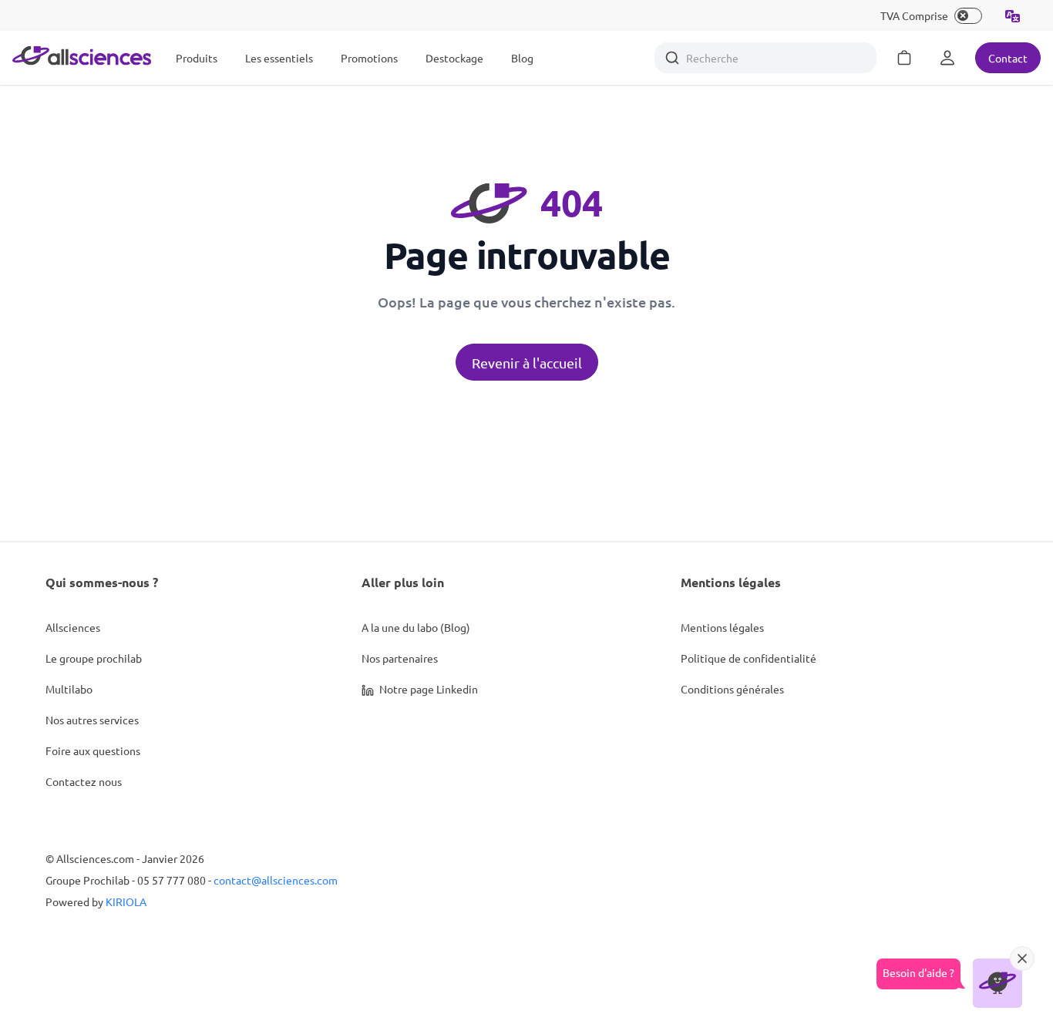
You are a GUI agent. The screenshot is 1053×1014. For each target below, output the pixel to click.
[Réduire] (1022, 958)
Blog (522, 58)
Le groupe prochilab (93, 658)
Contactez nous (83, 781)
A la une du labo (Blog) (416, 627)
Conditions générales (732, 689)
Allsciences (72, 627)
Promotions (369, 58)
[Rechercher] (672, 57)
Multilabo (69, 689)
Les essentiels (279, 58)
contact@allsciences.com (276, 880)
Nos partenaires (400, 658)
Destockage (454, 58)
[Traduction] (1012, 15)
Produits (196, 58)
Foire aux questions (92, 750)
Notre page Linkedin (427, 689)
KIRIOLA (126, 901)
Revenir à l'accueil (527, 362)
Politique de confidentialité (748, 658)
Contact (1008, 58)
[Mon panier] (904, 57)
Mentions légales (722, 627)
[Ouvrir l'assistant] (997, 983)
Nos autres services (92, 720)
